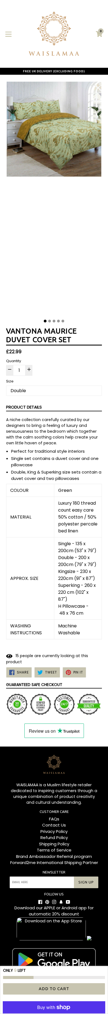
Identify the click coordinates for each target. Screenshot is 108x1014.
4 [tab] (58, 321)
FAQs (54, 819)
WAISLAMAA (27, 785)
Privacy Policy (54, 831)
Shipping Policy (54, 844)
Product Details (24, 407)
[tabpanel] (54, 198)
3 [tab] (54, 321)
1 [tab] (45, 321)
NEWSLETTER (54, 872)
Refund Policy (54, 837)
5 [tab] (62, 321)
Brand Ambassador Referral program (54, 856)
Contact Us (54, 825)
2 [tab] (49, 321)
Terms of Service (54, 850)
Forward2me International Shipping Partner (54, 862)
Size (10, 381)
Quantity (13, 361)
